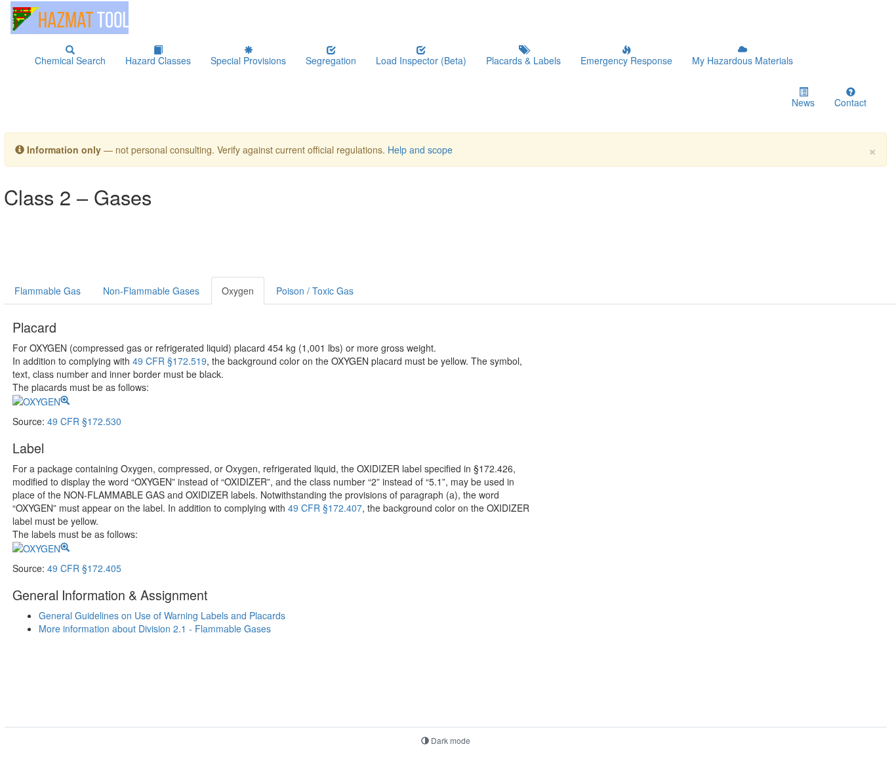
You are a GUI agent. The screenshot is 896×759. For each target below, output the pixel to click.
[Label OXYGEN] (41, 547)
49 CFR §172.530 (84, 421)
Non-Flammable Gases (151, 290)
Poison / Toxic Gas (315, 290)
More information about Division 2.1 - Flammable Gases (155, 628)
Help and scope (420, 149)
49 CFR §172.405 (84, 568)
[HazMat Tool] (69, 17)
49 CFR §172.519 (169, 360)
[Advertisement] (321, 244)
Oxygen (238, 290)
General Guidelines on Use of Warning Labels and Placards (162, 615)
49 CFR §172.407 (325, 507)
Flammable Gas (47, 290)
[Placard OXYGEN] (41, 400)
